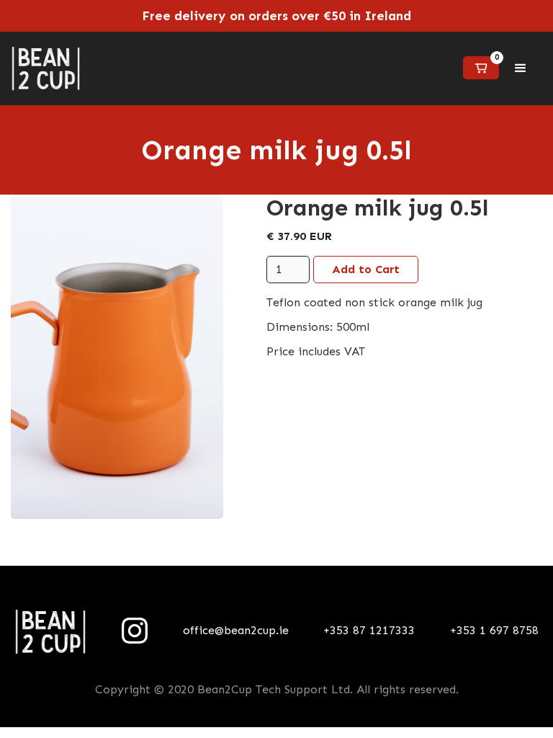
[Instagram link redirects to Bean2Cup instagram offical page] (135, 631)
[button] (481, 67)
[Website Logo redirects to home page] (46, 68)
